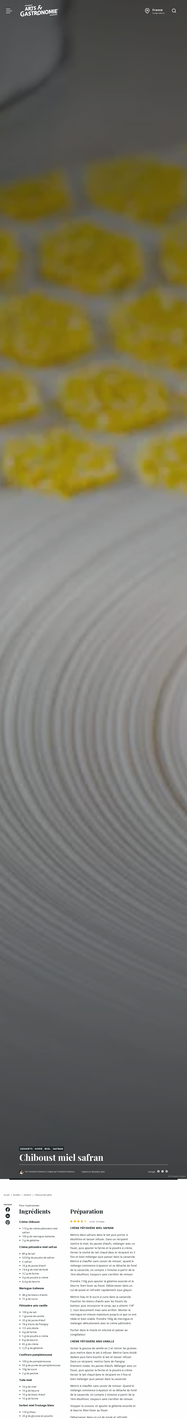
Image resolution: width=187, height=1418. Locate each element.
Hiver (38, 1148)
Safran (58, 1148)
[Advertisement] (163, 1247)
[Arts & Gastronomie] (39, 11)
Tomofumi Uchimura (36, 1171)
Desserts (26, 1148)
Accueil (6, 1195)
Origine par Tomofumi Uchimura (60, 1171)
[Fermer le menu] (8, 10)
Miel (47, 1148)
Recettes (16, 1195)
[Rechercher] (174, 11)
